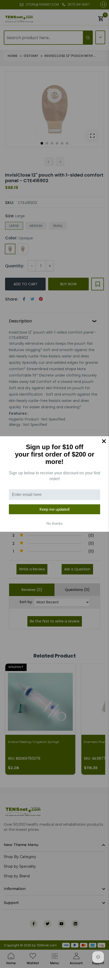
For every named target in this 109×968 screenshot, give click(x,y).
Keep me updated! (55, 509)
